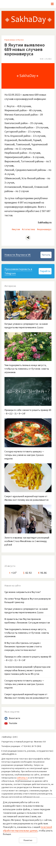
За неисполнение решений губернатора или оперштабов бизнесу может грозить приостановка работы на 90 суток (27, 670)
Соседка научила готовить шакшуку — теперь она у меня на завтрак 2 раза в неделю (24, 684)
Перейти (45, 271)
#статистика (28, 229)
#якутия (16, 229)
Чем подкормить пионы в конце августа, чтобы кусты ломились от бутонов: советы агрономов (26, 633)
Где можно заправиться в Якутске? (22, 592)
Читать (46, 254)
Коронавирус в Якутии (14, 40)
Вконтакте (14, 718)
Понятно (28, 840)
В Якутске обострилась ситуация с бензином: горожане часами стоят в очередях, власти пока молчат (23, 646)
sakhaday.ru (22, 778)
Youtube (13, 723)
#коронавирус (44, 229)
